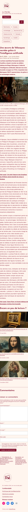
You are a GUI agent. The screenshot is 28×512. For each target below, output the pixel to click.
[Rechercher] (21, 22)
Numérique (7, 37)
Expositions (7, 41)
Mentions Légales (8, 494)
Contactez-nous (7, 496)
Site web (3, 437)
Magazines (7, 17)
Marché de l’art (18, 30)
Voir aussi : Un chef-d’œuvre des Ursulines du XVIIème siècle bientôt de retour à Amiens (13, 177)
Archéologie (7, 30)
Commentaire (5, 405)
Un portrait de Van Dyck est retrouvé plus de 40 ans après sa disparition (13, 330)
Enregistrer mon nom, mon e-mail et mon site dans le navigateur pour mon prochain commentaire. (14, 445)
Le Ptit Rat (6, 12)
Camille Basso (15, 56)
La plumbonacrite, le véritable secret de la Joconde (12, 354)
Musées (15, 27)
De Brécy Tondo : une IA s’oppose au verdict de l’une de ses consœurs (13, 379)
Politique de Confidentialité (11, 491)
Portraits (18, 34)
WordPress (12, 509)
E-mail (2, 430)
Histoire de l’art (8, 34)
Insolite (15, 37)
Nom (2, 423)
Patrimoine (7, 27)
